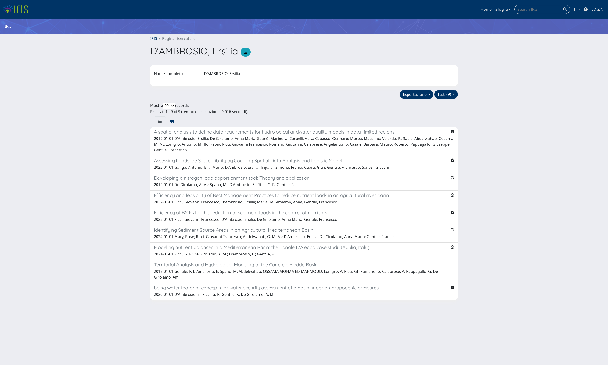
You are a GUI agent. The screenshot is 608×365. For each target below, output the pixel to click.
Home (486, 9)
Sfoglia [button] (501, 9)
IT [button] (575, 9)
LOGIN (597, 9)
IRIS (153, 38)
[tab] (160, 121)
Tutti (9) (444, 94)
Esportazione (415, 94)
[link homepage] (17, 9)
